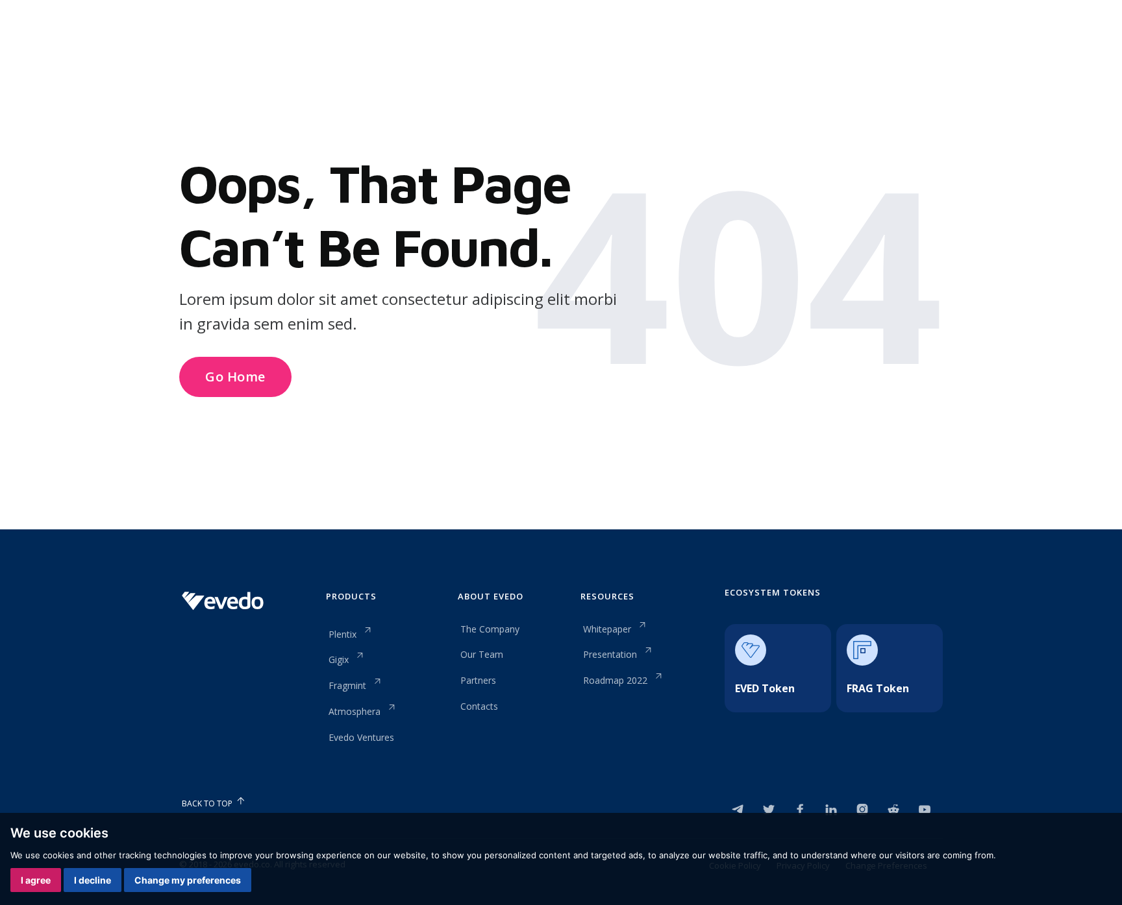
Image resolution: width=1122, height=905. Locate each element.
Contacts (479, 706)
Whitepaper (607, 629)
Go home (235, 376)
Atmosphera (354, 711)
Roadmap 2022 (615, 680)
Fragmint (347, 685)
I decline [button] (92, 880)
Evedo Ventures (361, 737)
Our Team (481, 654)
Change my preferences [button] (187, 880)
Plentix (342, 634)
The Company (489, 629)
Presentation (610, 654)
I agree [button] (36, 880)
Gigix (339, 659)
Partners (478, 680)
